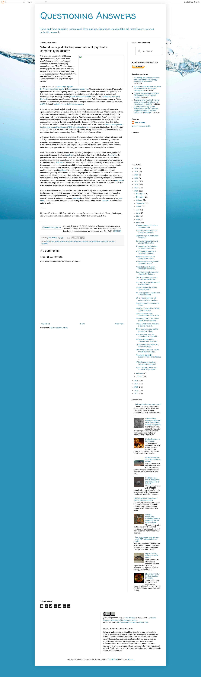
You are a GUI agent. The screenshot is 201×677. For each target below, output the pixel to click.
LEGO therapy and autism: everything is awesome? (146, 363)
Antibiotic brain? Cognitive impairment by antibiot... (146, 268)
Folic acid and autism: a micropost (148, 404)
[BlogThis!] (75, 238)
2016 (136, 191)
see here (69, 155)
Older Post (119, 324)
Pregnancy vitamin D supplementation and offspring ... (148, 357)
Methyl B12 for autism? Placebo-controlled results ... (148, 309)
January (139, 377)
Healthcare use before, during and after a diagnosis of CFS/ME (152, 481)
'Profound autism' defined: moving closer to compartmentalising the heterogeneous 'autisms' (146, 102)
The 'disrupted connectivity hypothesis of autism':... (146, 252)
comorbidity (69, 241)
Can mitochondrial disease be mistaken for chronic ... (147, 273)
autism (62, 241)
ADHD (48, 241)
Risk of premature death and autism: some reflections (146, 278)
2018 (136, 184)
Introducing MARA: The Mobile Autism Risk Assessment (147, 320)
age (53, 241)
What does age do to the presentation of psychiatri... (147, 335)
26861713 (117, 231)
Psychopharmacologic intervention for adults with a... (148, 314)
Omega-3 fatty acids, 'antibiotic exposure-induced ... (147, 325)
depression (77, 241)
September (140, 203)
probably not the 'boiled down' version (68, 104)
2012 (136, 390)
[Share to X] (78, 238)
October (139, 200)
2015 (136, 381)
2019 (136, 181)
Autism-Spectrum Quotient (80, 97)
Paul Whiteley (140, 122)
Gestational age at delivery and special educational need (145, 499)
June (138, 213)
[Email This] (73, 238)
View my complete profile (141, 126)
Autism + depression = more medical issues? (146, 289)
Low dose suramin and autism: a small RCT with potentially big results (146, 539)
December (140, 194)
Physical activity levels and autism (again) (151, 556)
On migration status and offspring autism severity (152, 459)
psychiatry (112, 241)
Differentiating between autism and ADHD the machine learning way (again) (153, 422)
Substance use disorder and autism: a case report (146, 231)
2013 (136, 387)
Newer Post (45, 324)
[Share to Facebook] (80, 238)
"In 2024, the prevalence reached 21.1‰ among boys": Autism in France (146, 95)
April (138, 219)
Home (82, 324)
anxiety (57, 241)
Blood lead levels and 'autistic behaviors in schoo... (147, 330)
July (138, 210)
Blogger (130, 659)
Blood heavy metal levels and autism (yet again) (152, 576)
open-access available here (78, 89)
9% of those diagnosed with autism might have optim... (146, 299)
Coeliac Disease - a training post (152, 440)
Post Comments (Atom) (59, 328)
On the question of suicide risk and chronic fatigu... (147, 345)
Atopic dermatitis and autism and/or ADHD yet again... (146, 368)
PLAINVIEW (113, 659)
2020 (136, 178)
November (140, 197)
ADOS (42, 104)
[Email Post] (68, 238)
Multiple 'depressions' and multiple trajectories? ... (145, 257)
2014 (136, 384)
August (139, 207)
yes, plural (119, 180)
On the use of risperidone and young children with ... (147, 242)
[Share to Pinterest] (83, 238)
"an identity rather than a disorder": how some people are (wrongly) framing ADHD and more (147, 80)
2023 (136, 175)
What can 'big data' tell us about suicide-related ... (147, 283)
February (139, 373)
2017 (136, 188)
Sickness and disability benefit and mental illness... (147, 263)
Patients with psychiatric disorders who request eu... (147, 340)
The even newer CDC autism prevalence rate (147, 226)
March (138, 223)
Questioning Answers (88, 15)
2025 (136, 172)
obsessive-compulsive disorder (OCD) (95, 241)
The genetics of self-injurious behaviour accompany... (146, 247)
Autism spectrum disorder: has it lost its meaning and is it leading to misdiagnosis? (147, 89)
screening (44, 243)
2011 (136, 393)
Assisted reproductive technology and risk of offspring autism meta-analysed (152, 519)
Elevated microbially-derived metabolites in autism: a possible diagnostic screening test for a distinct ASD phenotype (146, 110)
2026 (136, 168)
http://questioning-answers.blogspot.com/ (132, 622)
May (138, 216)
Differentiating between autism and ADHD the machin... (147, 351)
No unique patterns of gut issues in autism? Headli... (148, 294)
